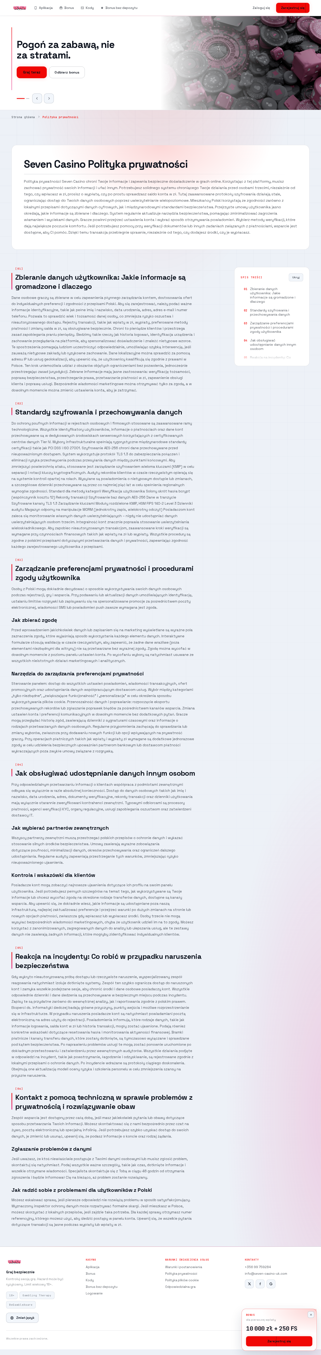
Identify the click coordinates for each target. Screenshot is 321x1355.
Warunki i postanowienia (183, 1267)
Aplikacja (46, 8)
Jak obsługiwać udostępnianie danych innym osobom (273, 344)
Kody (90, 8)
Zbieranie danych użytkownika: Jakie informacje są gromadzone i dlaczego (272, 295)
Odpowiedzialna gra (180, 1287)
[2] (25, 98)
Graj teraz (31, 67)
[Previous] (37, 98)
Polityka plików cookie (182, 1280)
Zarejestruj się (293, 8)
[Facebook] (260, 1283)
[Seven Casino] (20, 8)
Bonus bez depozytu (121, 8)
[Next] (49, 98)
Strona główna (23, 117)
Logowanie (94, 1293)
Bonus (69, 8)
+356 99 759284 (258, 1267)
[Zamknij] (311, 1314)
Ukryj (296, 277)
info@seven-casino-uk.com (266, 1274)
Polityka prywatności (181, 1274)
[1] (18, 98)
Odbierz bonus (67, 67)
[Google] (270, 1283)
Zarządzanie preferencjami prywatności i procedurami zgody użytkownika (272, 327)
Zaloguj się (261, 8)
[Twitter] (249, 1283)
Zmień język (25, 1318)
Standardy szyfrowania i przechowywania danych (270, 312)
